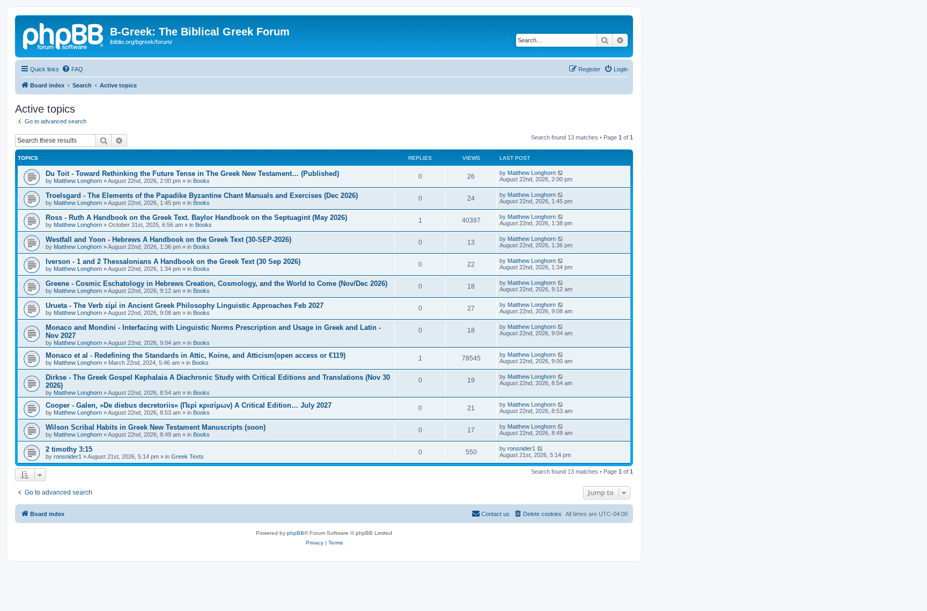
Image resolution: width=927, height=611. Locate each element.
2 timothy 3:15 (69, 449)
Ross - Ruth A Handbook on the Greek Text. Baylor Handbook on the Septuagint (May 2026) (196, 218)
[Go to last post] (560, 173)
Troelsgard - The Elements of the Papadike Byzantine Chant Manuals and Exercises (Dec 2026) (202, 196)
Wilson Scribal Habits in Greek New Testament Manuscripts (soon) (156, 427)
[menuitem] (72, 69)
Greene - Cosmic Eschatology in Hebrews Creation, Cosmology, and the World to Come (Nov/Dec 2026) (216, 283)
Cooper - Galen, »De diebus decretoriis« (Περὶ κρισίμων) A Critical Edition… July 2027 (189, 405)
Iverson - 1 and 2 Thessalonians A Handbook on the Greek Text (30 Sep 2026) (173, 261)
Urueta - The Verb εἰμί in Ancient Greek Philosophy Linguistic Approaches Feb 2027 (184, 305)
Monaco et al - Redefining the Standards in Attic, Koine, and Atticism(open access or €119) (195, 355)
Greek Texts (187, 456)
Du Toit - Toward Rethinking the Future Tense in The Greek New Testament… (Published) (192, 174)
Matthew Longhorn (78, 181)
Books (201, 181)
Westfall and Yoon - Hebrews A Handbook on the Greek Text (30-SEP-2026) (168, 239)
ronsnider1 (68, 456)
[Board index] (64, 35)
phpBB (295, 533)
